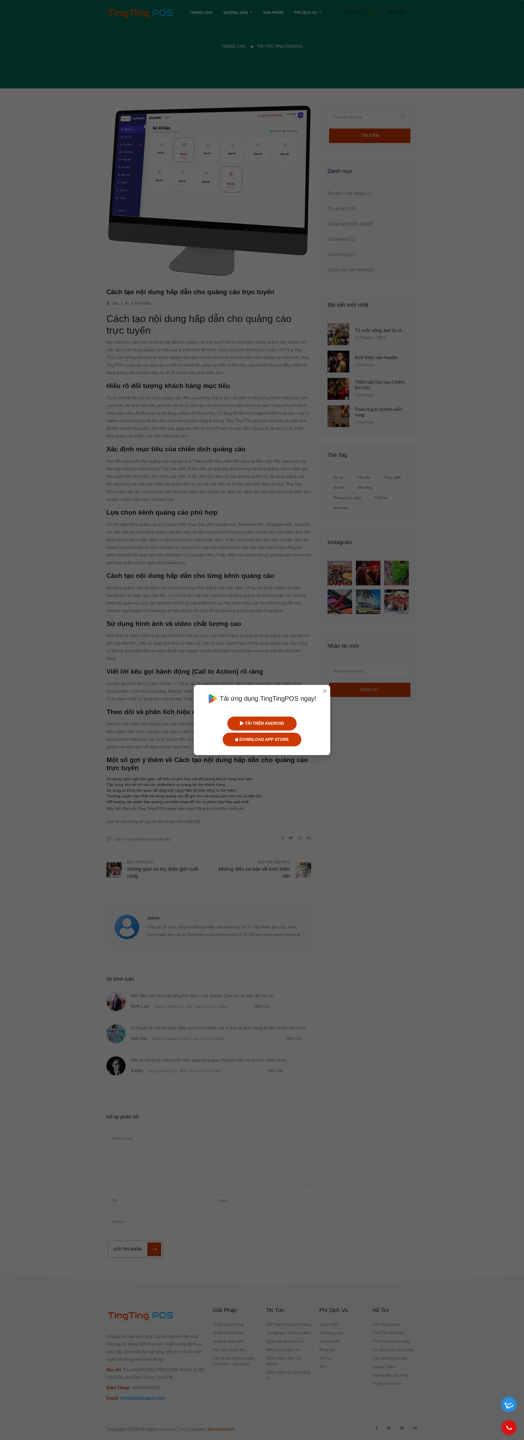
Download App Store (263, 739)
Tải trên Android (264, 723)
